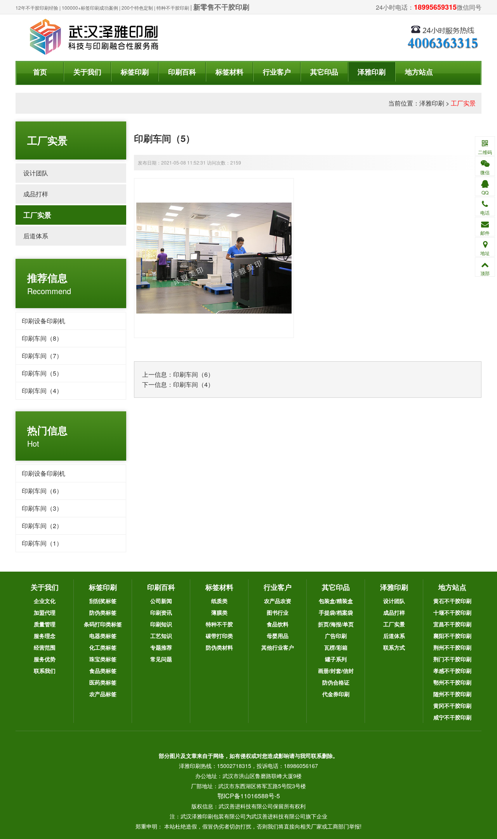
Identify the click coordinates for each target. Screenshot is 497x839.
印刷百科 (182, 72)
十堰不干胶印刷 (452, 612)
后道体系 (35, 235)
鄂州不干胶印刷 (452, 682)
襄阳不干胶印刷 (452, 636)
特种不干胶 (219, 624)
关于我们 (87, 72)
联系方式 (394, 647)
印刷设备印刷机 (43, 320)
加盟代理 (45, 612)
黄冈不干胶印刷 (452, 705)
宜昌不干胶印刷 (452, 624)
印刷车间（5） (42, 373)
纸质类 (219, 601)
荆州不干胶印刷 (452, 647)
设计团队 (35, 172)
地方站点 (419, 72)
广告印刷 (336, 636)
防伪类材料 (219, 647)
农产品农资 (277, 601)
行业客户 (277, 72)
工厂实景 (463, 103)
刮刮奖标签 (102, 601)
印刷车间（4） (42, 390)
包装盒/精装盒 (336, 601)
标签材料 (229, 72)
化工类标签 (102, 647)
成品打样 (35, 193)
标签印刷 (135, 72)
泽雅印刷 (372, 72)
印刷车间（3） (42, 508)
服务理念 (45, 636)
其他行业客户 (277, 647)
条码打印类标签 (103, 624)
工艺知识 (161, 636)
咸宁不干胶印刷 (452, 717)
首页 (40, 72)
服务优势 (45, 659)
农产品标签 (102, 694)
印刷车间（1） (42, 543)
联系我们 (45, 670)
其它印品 (324, 72)
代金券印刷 (335, 694)
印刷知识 (161, 624)
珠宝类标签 (102, 659)
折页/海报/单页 (336, 624)
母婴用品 (277, 636)
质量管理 (45, 624)
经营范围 (45, 647)
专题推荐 (161, 647)
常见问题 (161, 659)
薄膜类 (219, 612)
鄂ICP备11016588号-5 (248, 795)
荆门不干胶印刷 (452, 659)
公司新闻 (161, 601)
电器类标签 (102, 636)
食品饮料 (277, 624)
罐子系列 (336, 659)
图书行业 (277, 612)
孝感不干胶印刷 (452, 670)
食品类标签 (102, 670)
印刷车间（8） (42, 338)
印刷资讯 (161, 612)
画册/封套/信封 (336, 670)
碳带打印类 (219, 636)
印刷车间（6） (42, 490)
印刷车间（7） (42, 355)
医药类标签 (102, 682)
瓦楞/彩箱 (336, 647)
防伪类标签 (102, 612)
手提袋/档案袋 (336, 612)
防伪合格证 (335, 682)
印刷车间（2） (42, 525)
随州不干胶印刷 (452, 694)
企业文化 (45, 601)
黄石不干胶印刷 (452, 601)
